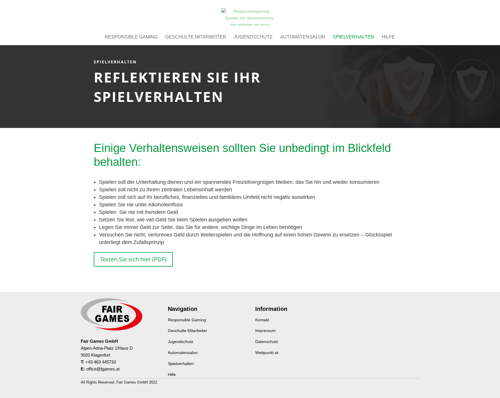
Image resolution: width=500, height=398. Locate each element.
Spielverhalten (181, 363)
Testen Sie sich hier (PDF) (133, 259)
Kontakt (262, 320)
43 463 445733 (102, 362)
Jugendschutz (180, 341)
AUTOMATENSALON (302, 37)
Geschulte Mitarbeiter (187, 330)
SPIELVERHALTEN (353, 37)
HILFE (388, 37)
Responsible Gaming (187, 320)
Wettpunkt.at (266, 352)
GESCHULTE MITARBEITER (195, 37)
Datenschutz (266, 341)
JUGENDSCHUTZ (253, 37)
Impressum (265, 330)
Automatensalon (183, 352)
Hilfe (172, 374)
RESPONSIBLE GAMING (131, 37)
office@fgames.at (103, 368)
